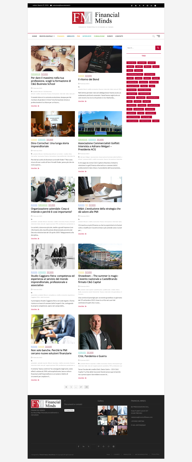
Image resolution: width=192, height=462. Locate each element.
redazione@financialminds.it (61, 5)
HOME (34, 36)
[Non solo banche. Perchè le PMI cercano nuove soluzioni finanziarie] (53, 329)
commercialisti (87, 159)
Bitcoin (40, 91)
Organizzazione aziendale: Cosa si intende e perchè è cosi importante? (51, 210)
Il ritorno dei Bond (88, 79)
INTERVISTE (87, 36)
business (50, 221)
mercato (146, 101)
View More (37, 106)
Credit (130, 78)
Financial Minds (133, 86)
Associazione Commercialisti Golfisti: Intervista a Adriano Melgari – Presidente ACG (99, 146)
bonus (156, 66)
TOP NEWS (44, 74)
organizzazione (50, 224)
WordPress (52, 454)
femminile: (96, 292)
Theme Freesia (43, 454)
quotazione (69, 224)
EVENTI (110, 36)
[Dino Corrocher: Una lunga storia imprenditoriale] (53, 124)
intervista (119, 159)
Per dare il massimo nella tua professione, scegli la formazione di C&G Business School (51, 81)
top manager (146, 117)
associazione (94, 157)
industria (131, 97)
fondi (152, 86)
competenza (52, 295)
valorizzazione (45, 297)
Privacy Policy (69, 410)
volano (156, 121)
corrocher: (60, 154)
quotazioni (131, 113)
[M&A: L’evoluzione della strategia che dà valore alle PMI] (100, 189)
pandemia (106, 366)
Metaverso (131, 105)
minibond (142, 105)
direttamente (132, 82)
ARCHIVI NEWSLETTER (141, 454)
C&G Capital (89, 289)
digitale (156, 78)
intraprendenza (116, 292)
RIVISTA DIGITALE (46, 36)
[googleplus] (93, 444)
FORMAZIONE (99, 36)
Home (108, 454)
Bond (85, 89)
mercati (71, 94)
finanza (49, 94)
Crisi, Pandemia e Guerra (92, 356)
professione (62, 224)
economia (44, 94)
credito (38, 94)
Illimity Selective (144, 90)
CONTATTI (119, 36)
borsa (130, 70)
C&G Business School (49, 154)
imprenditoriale (62, 156)
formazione (55, 94)
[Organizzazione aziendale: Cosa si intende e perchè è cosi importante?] (53, 189)
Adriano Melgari (85, 157)
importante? (132, 93)
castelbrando (106, 289)
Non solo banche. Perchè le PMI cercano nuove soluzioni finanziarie (51, 351)
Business (34, 205)
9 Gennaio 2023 (37, 88)
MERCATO (70, 36)
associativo (34, 295)
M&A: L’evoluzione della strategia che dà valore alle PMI (99, 210)
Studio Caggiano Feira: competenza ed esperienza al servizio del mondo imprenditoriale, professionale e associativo (52, 280)
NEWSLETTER (127, 454)
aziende (35, 91)
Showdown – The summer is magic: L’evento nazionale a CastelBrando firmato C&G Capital (98, 279)
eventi (90, 292)
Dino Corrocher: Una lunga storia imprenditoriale (50, 144)
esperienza (71, 295)
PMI (78, 36)
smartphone (150, 113)
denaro (147, 78)
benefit (139, 66)
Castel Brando (98, 289)
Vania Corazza (145, 121)
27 (81, 387)
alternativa (131, 62)
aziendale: (34, 221)
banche (45, 363)
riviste (141, 113)
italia (67, 94)
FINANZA (60, 36)
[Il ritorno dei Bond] (100, 59)
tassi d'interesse (133, 117)
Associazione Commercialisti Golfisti (110, 157)
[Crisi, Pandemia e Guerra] (100, 332)
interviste (62, 94)
